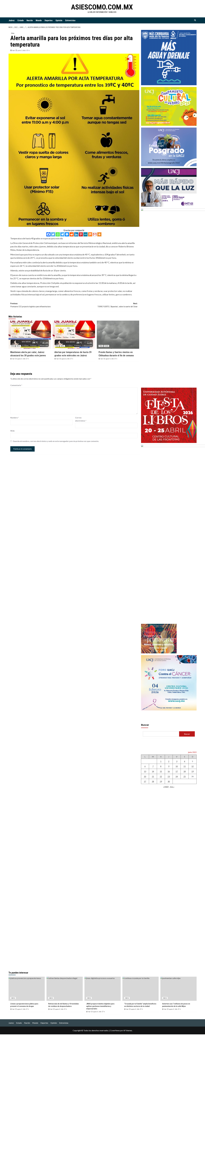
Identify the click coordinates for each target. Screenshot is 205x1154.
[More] (99, 234)
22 (161, 776)
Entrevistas (70, 20)
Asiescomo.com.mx (102, 7)
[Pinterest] (81, 234)
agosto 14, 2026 (109, 359)
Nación (30, 20)
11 (185, 766)
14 (153, 771)
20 (145, 776)
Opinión (59, 20)
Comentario (16, 385)
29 (161, 781)
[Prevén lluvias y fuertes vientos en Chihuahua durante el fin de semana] (118, 335)
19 (192, 771)
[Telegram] (62, 234)
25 (185, 776)
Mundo (39, 20)
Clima (12, 33)
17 (177, 771)
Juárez (12, 20)
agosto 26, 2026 (65, 359)
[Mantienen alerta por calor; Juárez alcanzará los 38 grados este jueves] (30, 335)
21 (153, 776)
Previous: (30, 305)
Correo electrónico (80, 419)
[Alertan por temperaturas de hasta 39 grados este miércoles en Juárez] (74, 335)
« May (166, 787)
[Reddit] (72, 234)
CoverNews (115, 1030)
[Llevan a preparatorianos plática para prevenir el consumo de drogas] (27, 989)
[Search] (195, 20)
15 (161, 771)
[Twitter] (53, 234)
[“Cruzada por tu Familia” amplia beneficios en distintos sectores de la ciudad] (140, 989)
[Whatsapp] (58, 234)
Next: (117, 305)
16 (169, 771)
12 (192, 766)
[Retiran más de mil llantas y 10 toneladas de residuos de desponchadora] (65, 989)
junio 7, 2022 (22, 50)
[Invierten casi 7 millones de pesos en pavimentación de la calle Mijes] (178, 989)
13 (145, 771)
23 (169, 776)
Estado (21, 20)
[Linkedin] (76, 234)
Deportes (49, 20)
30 (169, 781)
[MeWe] (85, 234)
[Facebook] (48, 234)
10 (177, 766)
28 (153, 781)
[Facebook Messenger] (67, 234)
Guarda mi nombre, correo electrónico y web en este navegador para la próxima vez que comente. (56, 441)
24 (177, 776)
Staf (13, 50)
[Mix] (90, 234)
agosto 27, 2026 (21, 359)
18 (185, 771)
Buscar (145, 725)
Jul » (172, 787)
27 (145, 781)
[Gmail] (95, 234)
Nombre (14, 417)
